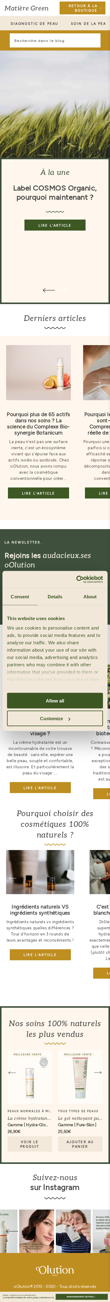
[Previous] (12, 878)
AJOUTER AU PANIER (80, 1144)
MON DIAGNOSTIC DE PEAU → (81, 1297)
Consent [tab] (20, 596)
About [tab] (90, 596)
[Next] (97, 382)
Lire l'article (55, 225)
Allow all (55, 700)
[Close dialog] (108, 1293)
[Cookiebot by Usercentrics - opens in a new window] (77, 580)
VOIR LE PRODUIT (29, 1144)
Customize (51, 718)
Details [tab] (55, 596)
